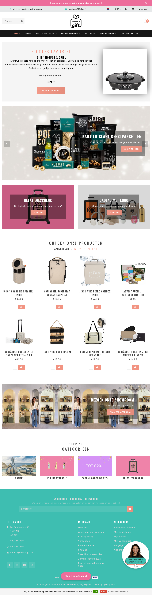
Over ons (83, 527)
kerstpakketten (129, 33)
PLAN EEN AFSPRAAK (120, 412)
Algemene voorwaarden (91, 532)
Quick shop (20, 290)
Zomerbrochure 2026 (89, 559)
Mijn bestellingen (123, 532)
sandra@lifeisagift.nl (21, 552)
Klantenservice (86, 545)
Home (17, 33)
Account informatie (124, 527)
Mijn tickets (120, 536)
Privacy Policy (85, 536)
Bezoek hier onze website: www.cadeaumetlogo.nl (76, 3)
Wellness (89, 33)
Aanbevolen (61, 249)
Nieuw (77, 249)
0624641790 (17, 541)
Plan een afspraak (76, 576)
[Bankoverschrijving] (57, 577)
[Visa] (95, 577)
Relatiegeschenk (45, 33)
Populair (92, 249)
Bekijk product (51, 90)
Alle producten (122, 550)
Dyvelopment (109, 584)
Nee (103, 592)
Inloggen (143, 9)
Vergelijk (118, 545)
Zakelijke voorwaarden (90, 554)
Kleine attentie (69, 33)
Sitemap (82, 550)
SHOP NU (114, 213)
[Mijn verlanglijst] (133, 9)
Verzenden (84, 541)
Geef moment (107, 33)
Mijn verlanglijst (122, 541)
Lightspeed (85, 584)
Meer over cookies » (118, 592)
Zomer (27, 33)
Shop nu (38, 213)
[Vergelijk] (126, 9)
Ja (96, 592)
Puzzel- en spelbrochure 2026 (91, 564)
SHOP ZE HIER (131, 149)
